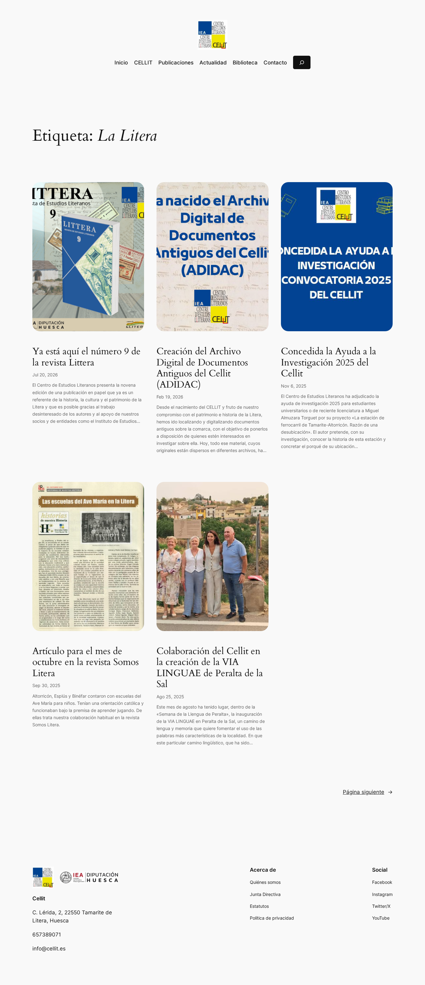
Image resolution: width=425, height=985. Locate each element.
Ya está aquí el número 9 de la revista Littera (86, 357)
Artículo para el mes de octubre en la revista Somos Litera (85, 662)
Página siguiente (368, 792)
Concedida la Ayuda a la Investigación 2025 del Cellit (328, 362)
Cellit (38, 898)
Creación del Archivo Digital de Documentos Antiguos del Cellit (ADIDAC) (202, 368)
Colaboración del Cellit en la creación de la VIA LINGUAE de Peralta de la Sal (209, 668)
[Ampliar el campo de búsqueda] (302, 62)
